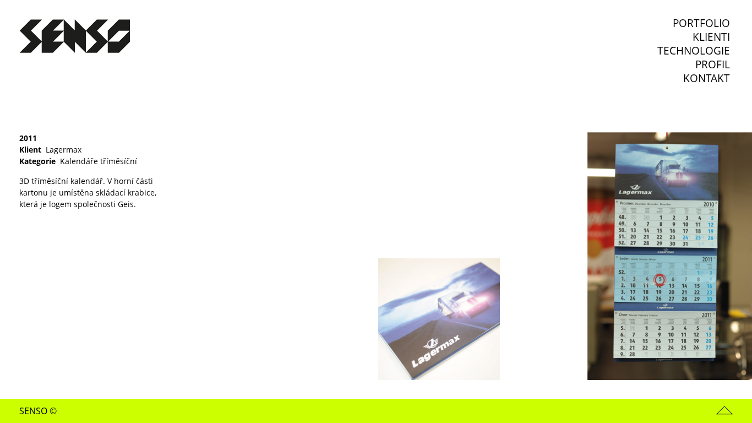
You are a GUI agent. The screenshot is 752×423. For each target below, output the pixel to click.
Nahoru (724, 410)
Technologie (693, 51)
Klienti (711, 37)
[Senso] (74, 37)
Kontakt (706, 78)
